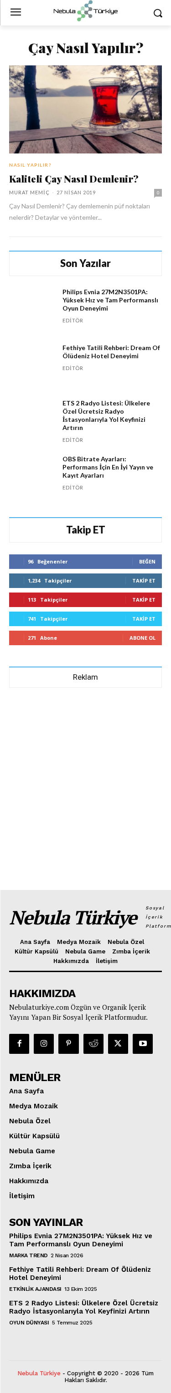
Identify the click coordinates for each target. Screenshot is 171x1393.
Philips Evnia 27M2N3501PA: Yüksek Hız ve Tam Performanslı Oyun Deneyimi (110, 300)
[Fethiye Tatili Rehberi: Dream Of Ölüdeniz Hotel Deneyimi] (32, 367)
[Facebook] (19, 1044)
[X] (118, 1044)
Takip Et (143, 580)
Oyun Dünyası (29, 1322)
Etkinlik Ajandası (35, 1289)
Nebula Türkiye (39, 1373)
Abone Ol (142, 637)
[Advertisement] (85, 785)
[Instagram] (44, 1044)
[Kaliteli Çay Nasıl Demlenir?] (85, 109)
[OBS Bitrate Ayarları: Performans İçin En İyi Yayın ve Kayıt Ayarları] (32, 478)
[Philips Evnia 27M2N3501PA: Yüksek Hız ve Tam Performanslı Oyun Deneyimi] (32, 311)
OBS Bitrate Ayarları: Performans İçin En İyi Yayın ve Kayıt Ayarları (107, 467)
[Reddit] (93, 1044)
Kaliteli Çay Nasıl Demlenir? (74, 178)
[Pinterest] (68, 1044)
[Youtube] (143, 1044)
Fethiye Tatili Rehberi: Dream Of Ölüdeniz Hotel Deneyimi (111, 352)
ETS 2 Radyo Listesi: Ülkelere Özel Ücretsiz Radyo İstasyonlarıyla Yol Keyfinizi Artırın (106, 415)
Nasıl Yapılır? (30, 165)
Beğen (147, 561)
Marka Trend (28, 1255)
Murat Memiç (29, 192)
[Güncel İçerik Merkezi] (85, 11)
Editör (72, 320)
